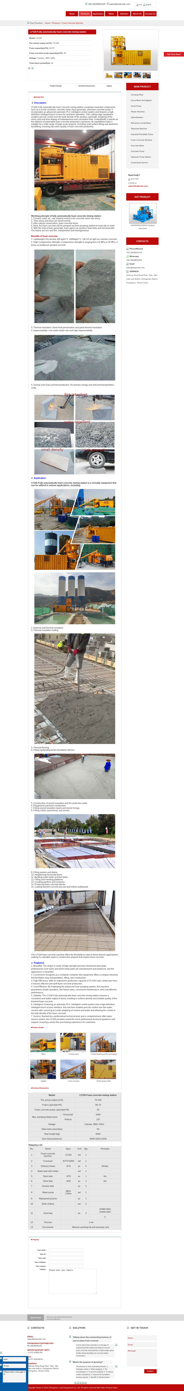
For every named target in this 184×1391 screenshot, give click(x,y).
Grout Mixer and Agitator (141, 100)
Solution (124, 14)
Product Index (111, 1388)
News (111, 14)
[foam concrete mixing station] (118, 78)
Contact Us (150, 14)
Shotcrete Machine (139, 129)
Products (85, 14)
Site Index (101, 1388)
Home (72, 14)
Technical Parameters (86, 86)
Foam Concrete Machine (72, 23)
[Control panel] (73, 1052)
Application (98, 14)
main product (142, 87)
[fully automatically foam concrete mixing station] (127, 78)
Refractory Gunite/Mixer (141, 123)
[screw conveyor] (73, 1079)
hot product (142, 197)
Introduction (38, 86)
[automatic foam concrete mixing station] (137, 78)
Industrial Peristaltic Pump (142, 134)
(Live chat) (134, 179)
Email (132, 264)
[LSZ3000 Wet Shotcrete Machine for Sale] (142, 213)
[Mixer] (43, 1052)
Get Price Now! (174, 54)
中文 (140, 5)
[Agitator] (43, 1079)
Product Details (56, 86)
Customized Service (139, 162)
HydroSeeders (137, 117)
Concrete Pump (137, 151)
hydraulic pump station (141, 157)
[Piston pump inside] (103, 1079)
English (148, 5)
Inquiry (109, 86)
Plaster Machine (138, 112)
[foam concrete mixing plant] (146, 78)
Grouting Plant (137, 95)
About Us (137, 14)
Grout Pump (136, 106)
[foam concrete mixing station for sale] (109, 78)
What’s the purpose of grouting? (88, 1362)
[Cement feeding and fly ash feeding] (103, 1052)
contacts (142, 241)
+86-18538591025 (134, 260)
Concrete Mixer (137, 146)
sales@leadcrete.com (119, 4)
